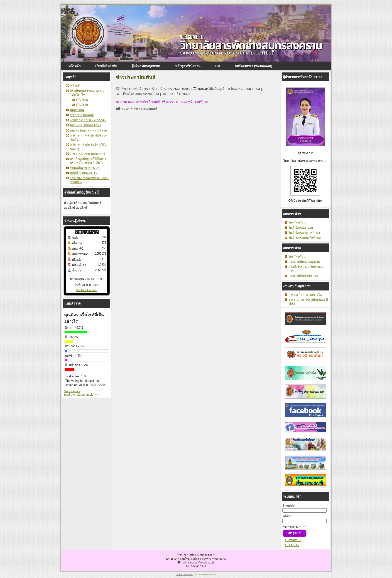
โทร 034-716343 (196, 566)
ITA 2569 (82, 105)
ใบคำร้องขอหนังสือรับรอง (305, 238)
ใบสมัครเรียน (297, 222)
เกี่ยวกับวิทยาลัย (106, 66)
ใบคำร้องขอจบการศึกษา (304, 232)
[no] (305, 487)
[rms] (305, 344)
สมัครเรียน (77, 110)
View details (72, 391)
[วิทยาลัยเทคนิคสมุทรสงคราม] (305, 471)
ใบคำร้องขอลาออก (301, 227)
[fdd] (305, 362)
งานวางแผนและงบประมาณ (87, 153)
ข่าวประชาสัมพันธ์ (82, 115)
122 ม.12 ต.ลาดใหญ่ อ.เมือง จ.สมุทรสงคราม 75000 (196, 559)
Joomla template (184, 574)
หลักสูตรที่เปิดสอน (188, 66)
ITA (217, 66)
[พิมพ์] (164, 94)
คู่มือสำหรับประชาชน (84, 173)
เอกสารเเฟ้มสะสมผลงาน (304, 261)
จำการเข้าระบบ (292, 527)
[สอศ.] (305, 326)
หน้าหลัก (75, 66)
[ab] (305, 433)
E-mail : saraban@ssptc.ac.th (196, 562)
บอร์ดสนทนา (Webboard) (253, 66)
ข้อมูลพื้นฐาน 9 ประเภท (85, 168)
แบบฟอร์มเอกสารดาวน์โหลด (88, 130)
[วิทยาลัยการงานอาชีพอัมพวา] (305, 452)
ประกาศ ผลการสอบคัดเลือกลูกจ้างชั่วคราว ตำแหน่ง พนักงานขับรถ (162, 102)
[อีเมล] (171, 94)
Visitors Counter (86, 290)
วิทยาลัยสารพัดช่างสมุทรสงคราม (196, 554)
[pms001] (305, 400)
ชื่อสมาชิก (289, 506)
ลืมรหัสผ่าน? (293, 540)
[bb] (305, 381)
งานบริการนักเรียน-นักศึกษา (88, 120)
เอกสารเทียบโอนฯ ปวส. (304, 276)
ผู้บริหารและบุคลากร (146, 66)
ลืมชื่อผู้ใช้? (292, 545)
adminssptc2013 (147, 94)
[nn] (305, 418)
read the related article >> (81, 394)
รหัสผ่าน (287, 516)
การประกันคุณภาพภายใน (305, 294)
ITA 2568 (82, 100)
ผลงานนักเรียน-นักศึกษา (85, 125)
